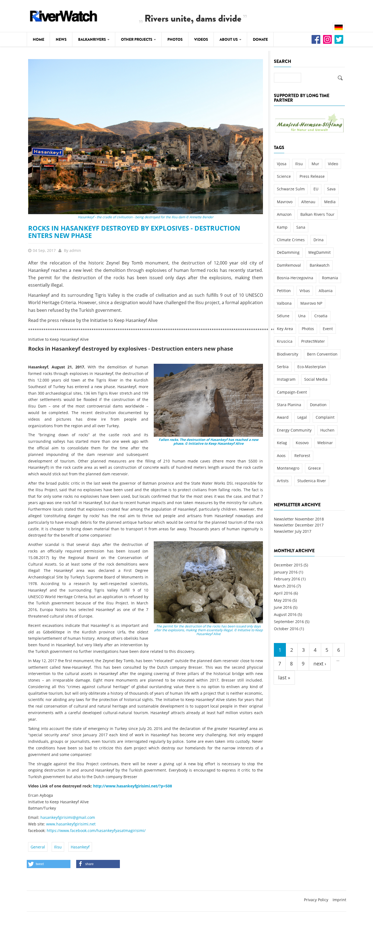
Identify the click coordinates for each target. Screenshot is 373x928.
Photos (175, 39)
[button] (48, 864)
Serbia (283, 366)
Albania (326, 290)
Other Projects (137, 39)
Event (328, 328)
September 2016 (289, 621)
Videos (201, 39)
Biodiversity (287, 354)
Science (284, 176)
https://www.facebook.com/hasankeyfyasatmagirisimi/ (96, 830)
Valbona (284, 303)
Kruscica (284, 341)
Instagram (286, 379)
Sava (331, 188)
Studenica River (311, 480)
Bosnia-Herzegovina (295, 277)
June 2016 (283, 607)
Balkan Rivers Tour (317, 214)
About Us (229, 39)
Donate (260, 39)
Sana (300, 227)
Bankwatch (320, 265)
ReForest (302, 455)
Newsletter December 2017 (299, 525)
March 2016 (284, 586)
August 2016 (285, 614)
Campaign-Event (292, 392)
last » (284, 677)
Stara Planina (289, 404)
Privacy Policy (316, 899)
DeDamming (288, 252)
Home (38, 39)
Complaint (325, 417)
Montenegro (288, 468)
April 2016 (283, 593)
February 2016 (287, 578)
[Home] (63, 15)
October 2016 (286, 628)
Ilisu (58, 847)
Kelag (282, 442)
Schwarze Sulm (291, 188)
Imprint (339, 899)
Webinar (325, 442)
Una (302, 315)
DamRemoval (289, 265)
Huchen (327, 430)
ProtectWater (313, 341)
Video (333, 163)
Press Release (312, 176)
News (61, 39)
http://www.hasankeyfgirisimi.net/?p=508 (132, 786)
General (38, 847)
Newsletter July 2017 (292, 531)
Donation (318, 404)
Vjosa (281, 163)
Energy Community (294, 430)
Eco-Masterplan (311, 366)
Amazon (284, 214)
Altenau (308, 201)
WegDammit (319, 252)
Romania (330, 277)
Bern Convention (322, 354)
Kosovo (302, 442)
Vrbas (305, 290)
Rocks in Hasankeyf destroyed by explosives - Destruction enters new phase (134, 231)
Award (283, 417)
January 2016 (286, 572)
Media (330, 201)
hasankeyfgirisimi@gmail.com (67, 817)
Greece (314, 468)
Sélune (283, 315)
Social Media (315, 379)
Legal (302, 417)
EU (315, 188)
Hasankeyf (80, 847)
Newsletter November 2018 (299, 519)
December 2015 (288, 565)
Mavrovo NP (311, 303)
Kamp (282, 227)
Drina (318, 239)
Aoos (281, 455)
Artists (283, 480)
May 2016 (282, 600)
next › (319, 663)
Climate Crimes (291, 239)
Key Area (285, 328)
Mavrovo (284, 201)
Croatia (320, 315)
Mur (315, 163)
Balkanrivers (92, 39)
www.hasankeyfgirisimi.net (71, 824)
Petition (284, 290)
